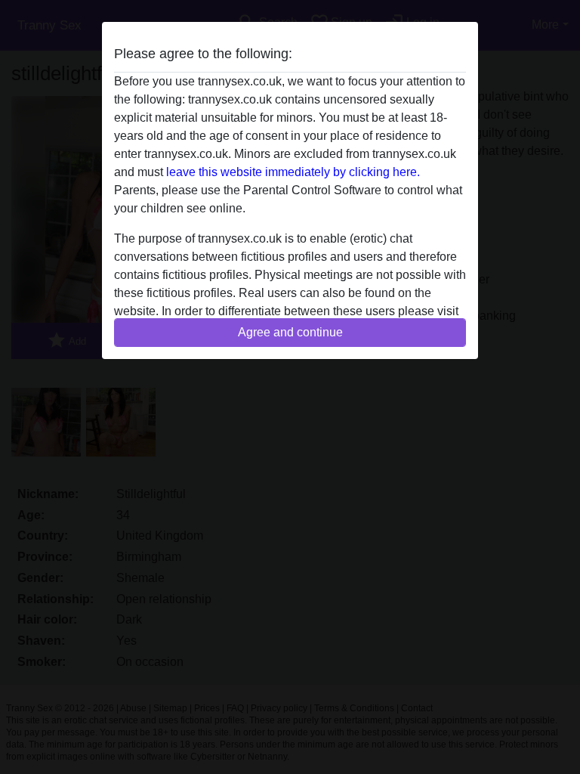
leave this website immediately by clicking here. (293, 172)
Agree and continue (290, 332)
